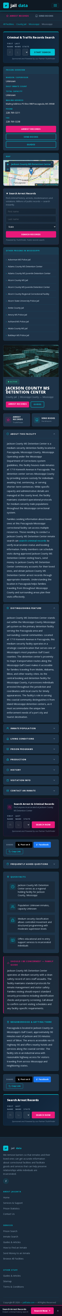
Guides (37, 404)
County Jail (21, 24)
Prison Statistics (11, 1208)
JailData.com (28, 1302)
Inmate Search (10, 1236)
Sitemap (7, 1281)
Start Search (42, 52)
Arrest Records (19, 15)
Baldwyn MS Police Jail (18, 335)
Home (6, 1197)
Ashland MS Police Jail (18, 321)
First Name (10, 45)
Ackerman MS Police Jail (19, 259)
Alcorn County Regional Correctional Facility (28, 293)
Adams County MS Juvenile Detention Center (29, 273)
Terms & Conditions (13, 1286)
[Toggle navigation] (55, 5)
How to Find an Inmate (15, 1247)
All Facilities (8, 24)
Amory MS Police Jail (17, 314)
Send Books (46, 15)
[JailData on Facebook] (6, 1181)
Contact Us (9, 1213)
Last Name (18, 45)
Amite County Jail (16, 307)
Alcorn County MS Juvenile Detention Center (29, 287)
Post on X (25, 844)
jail (16, 5)
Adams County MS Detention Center (25, 266)
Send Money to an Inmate (16, 1253)
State (25, 46)
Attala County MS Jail (18, 328)
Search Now (43, 824)
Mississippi (34, 24)
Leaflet (39, 184)
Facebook (44, 844)
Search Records (31, 234)
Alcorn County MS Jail (18, 280)
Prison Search (10, 1231)
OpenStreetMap (52, 184)
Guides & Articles (12, 1242)
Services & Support (13, 1202)
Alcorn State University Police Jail (23, 300)
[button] (31, 171)
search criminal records (32, 540)
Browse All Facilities (13, 1258)
